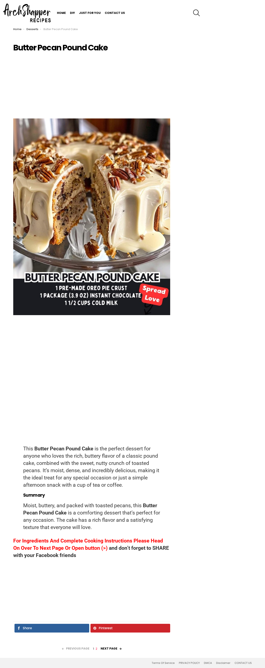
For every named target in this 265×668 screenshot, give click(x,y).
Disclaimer (223, 663)
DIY (72, 13)
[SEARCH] (196, 13)
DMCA (208, 663)
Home (61, 13)
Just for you (90, 13)
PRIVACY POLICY (189, 663)
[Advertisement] (91, 85)
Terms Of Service (163, 663)
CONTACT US (115, 13)
